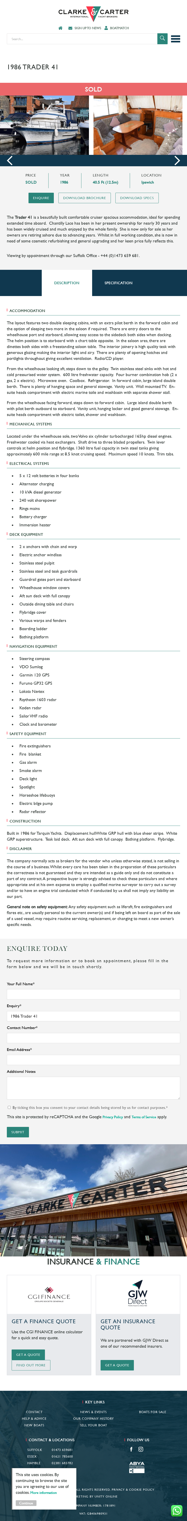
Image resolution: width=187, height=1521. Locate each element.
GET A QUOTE (28, 1355)
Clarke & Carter (93, 14)
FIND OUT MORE (31, 1365)
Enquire (41, 198)
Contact (34, 1412)
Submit (17, 1132)
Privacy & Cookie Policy (133, 1489)
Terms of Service (144, 1117)
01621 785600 (62, 1456)
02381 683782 (62, 1463)
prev (10, 160)
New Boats (34, 1425)
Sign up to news (88, 28)
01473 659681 (62, 1450)
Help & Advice (34, 1418)
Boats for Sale (152, 1412)
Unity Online (106, 1496)
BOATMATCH (119, 28)
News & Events (93, 1412)
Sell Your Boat (93, 1425)
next (177, 160)
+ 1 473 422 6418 (59, 1470)
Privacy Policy (113, 1117)
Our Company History (93, 1418)
